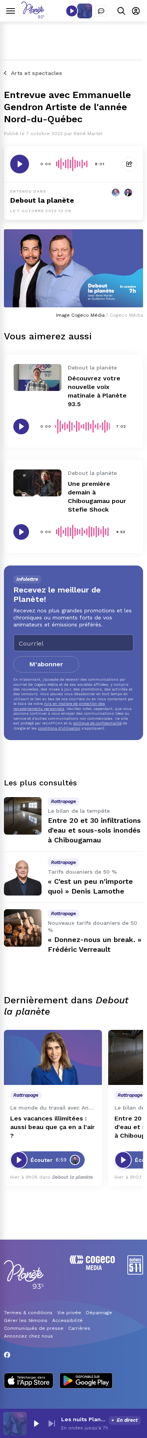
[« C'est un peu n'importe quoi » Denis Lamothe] (23, 877)
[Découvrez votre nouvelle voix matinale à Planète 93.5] (37, 377)
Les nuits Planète (83, 1419)
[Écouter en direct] (71, 11)
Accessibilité (67, 1320)
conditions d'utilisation (59, 728)
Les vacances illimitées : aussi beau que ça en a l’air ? (52, 1127)
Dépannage (99, 1312)
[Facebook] (7, 1355)
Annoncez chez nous (28, 1336)
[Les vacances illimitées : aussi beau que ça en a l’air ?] (53, 1057)
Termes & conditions (28, 1312)
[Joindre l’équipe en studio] (101, 11)
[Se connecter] (136, 10)
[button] (36, 1423)
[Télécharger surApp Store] (28, 1381)
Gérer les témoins (25, 1320)
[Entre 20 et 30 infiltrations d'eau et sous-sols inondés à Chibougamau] (23, 816)
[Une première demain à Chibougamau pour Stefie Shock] (37, 482)
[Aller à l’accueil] (32, 16)
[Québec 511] (135, 1272)
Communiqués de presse (34, 1328)
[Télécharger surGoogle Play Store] (86, 1381)
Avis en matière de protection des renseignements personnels (59, 705)
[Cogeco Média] (92, 1268)
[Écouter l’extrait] (19, 164)
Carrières (79, 1328)
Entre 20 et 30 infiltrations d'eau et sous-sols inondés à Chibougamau (94, 830)
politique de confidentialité (97, 723)
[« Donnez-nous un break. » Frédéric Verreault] (23, 928)
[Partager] (129, 164)
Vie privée (69, 1312)
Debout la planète (42, 200)
